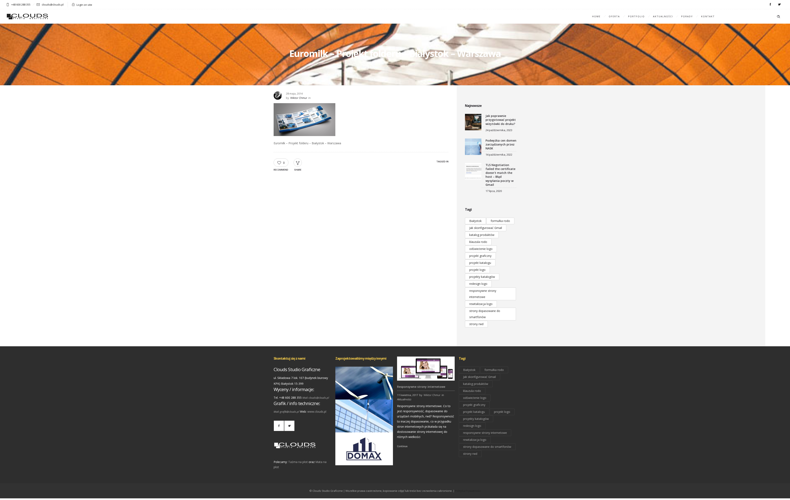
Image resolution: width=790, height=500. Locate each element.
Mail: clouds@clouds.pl (315, 398)
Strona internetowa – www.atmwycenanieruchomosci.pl (375, 426)
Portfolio (636, 16)
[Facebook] (770, 4)
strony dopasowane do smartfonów (484, 314)
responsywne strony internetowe (482, 294)
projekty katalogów (482, 277)
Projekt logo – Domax (364, 459)
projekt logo (477, 270)
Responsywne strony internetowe (421, 387)
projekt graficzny (480, 256)
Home (596, 16)
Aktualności (663, 16)
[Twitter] (779, 4)
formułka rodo (500, 221)
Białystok (475, 221)
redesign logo (478, 284)
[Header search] (778, 16)
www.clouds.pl (316, 411)
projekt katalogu (480, 263)
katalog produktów (481, 235)
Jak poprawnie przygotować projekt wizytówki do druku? (501, 120)
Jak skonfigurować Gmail (485, 228)
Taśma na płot (298, 462)
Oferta (614, 16)
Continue (402, 446)
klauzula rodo (478, 242)
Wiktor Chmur (298, 98)
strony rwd (476, 324)
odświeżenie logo (481, 249)
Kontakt (708, 16)
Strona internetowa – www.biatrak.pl (364, 393)
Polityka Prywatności (468, 491)
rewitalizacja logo (481, 304)
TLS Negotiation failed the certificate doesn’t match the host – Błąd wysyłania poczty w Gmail (500, 175)
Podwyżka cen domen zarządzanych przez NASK (501, 144)
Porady (687, 16)
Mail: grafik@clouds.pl (286, 411)
